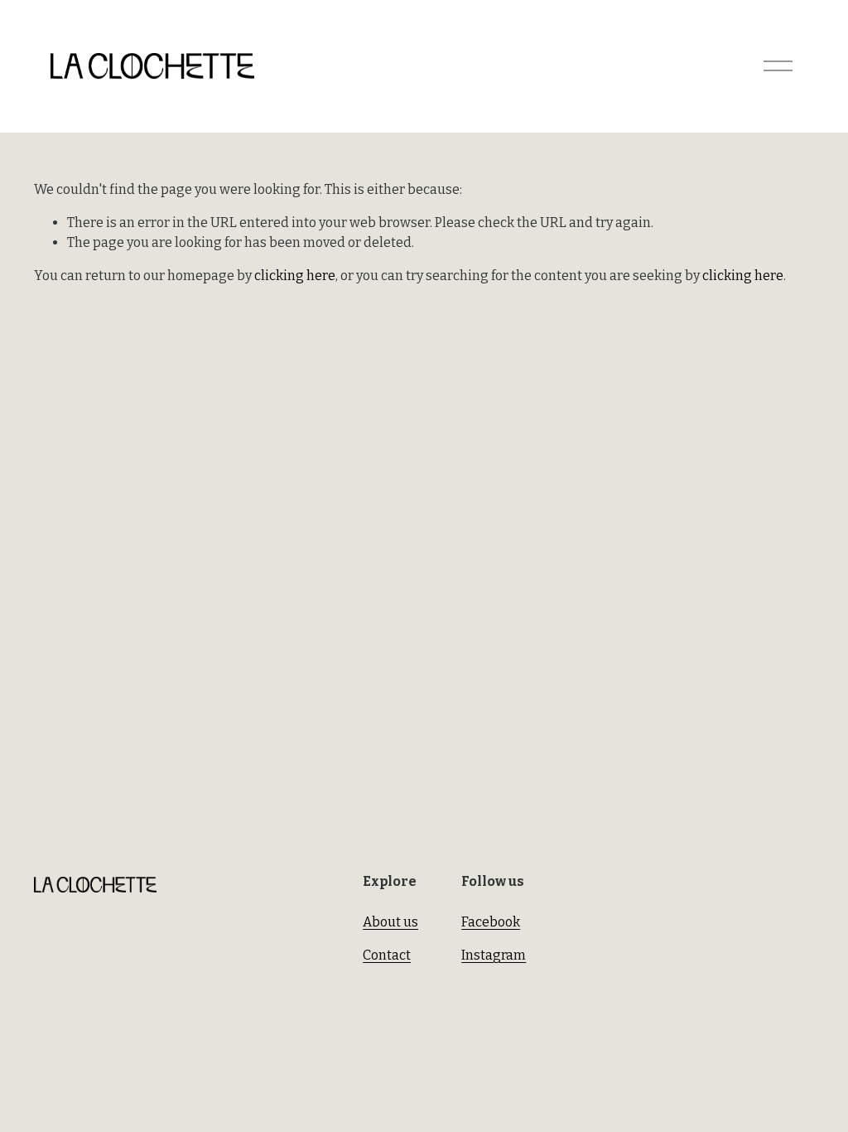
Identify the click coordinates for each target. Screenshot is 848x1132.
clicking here (294, 275)
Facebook (490, 922)
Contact (387, 955)
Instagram (493, 955)
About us (390, 922)
